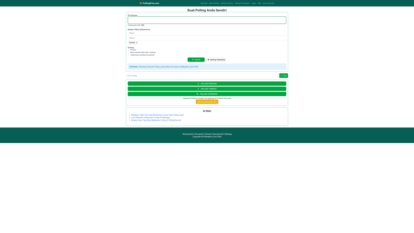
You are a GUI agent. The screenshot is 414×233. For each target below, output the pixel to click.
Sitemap (228, 134)
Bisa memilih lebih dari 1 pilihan (143, 52)
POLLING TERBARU (209, 89)
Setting (131, 47)
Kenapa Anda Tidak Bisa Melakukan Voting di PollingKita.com (156, 120)
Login (253, 3)
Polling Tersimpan (242, 3)
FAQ (259, 3)
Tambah (132, 42)
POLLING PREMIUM (209, 84)
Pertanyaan (132, 15)
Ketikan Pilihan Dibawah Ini (139, 29)
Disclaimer (199, 134)
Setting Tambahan (217, 60)
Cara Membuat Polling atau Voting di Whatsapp (150, 117)
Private (133, 50)
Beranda (204, 3)
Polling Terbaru (227, 3)
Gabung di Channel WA (207, 102)
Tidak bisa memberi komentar (142, 55)
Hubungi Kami (268, 3)
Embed (208, 134)
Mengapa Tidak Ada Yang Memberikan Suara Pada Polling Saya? (157, 115)
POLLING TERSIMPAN (208, 94)
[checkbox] (128, 50)
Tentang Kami (188, 134)
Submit (197, 60)
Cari (285, 76)
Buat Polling (214, 3)
